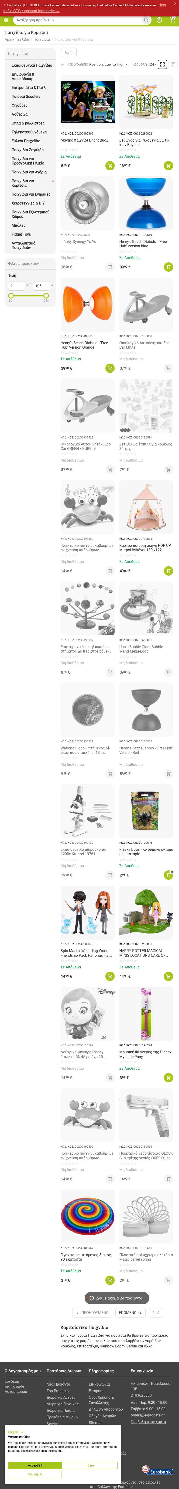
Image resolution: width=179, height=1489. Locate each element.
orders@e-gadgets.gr (148, 1415)
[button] (16, 1432)
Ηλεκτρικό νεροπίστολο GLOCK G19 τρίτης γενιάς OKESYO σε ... (146, 1155)
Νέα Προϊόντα (58, 1384)
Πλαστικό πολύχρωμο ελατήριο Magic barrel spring (146, 1257)
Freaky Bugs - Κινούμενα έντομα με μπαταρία (146, 851)
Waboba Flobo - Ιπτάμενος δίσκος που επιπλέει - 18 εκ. (85, 750)
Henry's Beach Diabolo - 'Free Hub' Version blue (143, 243)
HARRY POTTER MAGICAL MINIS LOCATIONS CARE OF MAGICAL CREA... (142, 953)
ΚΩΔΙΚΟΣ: (67, 133)
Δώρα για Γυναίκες (63, 1404)
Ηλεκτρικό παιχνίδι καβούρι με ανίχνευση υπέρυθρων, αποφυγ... (87, 547)
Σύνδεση (12, 1381)
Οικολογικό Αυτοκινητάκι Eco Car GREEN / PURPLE (86, 446)
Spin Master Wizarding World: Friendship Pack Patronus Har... (86, 953)
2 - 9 (155, 1312)
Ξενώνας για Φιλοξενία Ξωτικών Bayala (144, 142)
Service (53, 1424)
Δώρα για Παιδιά (61, 1410)
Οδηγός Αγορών (102, 1416)
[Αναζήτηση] (146, 20)
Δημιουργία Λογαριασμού (16, 1389)
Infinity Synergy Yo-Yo (78, 241)
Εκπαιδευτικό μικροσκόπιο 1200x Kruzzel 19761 (83, 851)
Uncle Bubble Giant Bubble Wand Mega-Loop (141, 649)
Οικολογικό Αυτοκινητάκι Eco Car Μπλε (144, 345)
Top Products (58, 1391)
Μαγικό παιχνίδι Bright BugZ (85, 140)
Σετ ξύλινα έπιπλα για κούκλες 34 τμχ (145, 446)
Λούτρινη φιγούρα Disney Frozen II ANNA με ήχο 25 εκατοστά (82, 1054)
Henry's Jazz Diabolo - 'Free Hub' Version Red (146, 750)
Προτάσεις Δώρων (62, 1417)
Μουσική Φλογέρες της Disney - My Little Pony (146, 1054)
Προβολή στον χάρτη (148, 1422)
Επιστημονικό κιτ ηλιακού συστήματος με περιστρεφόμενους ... (85, 649)
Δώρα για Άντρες (61, 1397)
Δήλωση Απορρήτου (106, 1409)
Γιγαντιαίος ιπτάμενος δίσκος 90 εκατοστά (86, 1257)
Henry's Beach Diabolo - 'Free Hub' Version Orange (84, 345)
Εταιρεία (96, 1391)
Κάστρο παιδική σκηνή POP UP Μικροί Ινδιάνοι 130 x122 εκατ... (145, 547)
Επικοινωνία (99, 1384)
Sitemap (96, 1422)
